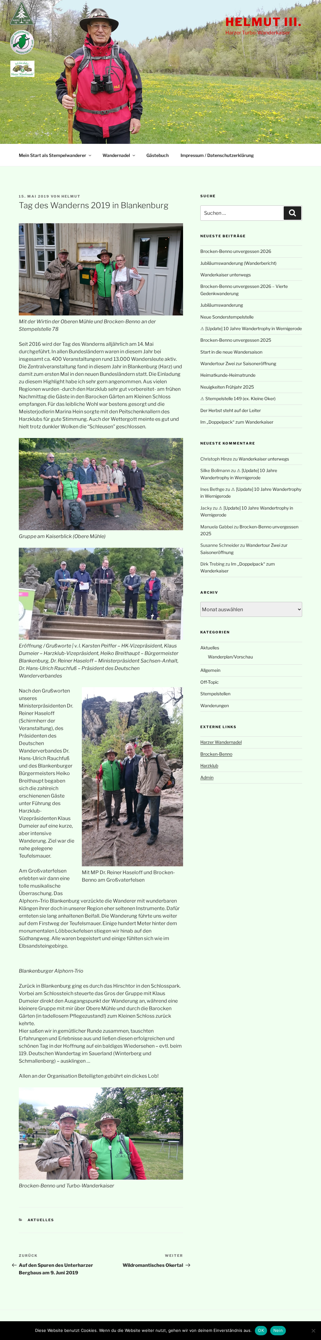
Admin (206, 777)
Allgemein (210, 670)
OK (261, 1330)
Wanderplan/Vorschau (230, 656)
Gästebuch (157, 155)
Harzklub (209, 765)
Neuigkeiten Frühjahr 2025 (227, 387)
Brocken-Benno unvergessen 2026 (235, 251)
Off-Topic (209, 682)
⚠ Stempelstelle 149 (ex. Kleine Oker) (238, 398)
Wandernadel (116, 155)
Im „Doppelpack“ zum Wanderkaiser (236, 422)
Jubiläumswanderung (221, 305)
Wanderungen (214, 705)
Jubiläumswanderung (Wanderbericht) (238, 263)
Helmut (71, 196)
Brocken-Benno (216, 754)
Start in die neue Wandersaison (231, 352)
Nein (278, 1330)
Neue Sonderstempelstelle (227, 317)
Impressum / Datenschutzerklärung (217, 155)
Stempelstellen (215, 693)
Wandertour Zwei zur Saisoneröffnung (238, 363)
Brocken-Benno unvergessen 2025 (235, 340)
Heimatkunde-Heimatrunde (227, 375)
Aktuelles (41, 1220)
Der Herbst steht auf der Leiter (230, 410)
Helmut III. (263, 22)
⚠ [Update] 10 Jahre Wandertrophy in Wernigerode (251, 328)
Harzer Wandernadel (221, 742)
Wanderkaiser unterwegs (225, 274)
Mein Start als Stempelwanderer (52, 155)
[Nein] (313, 1330)
